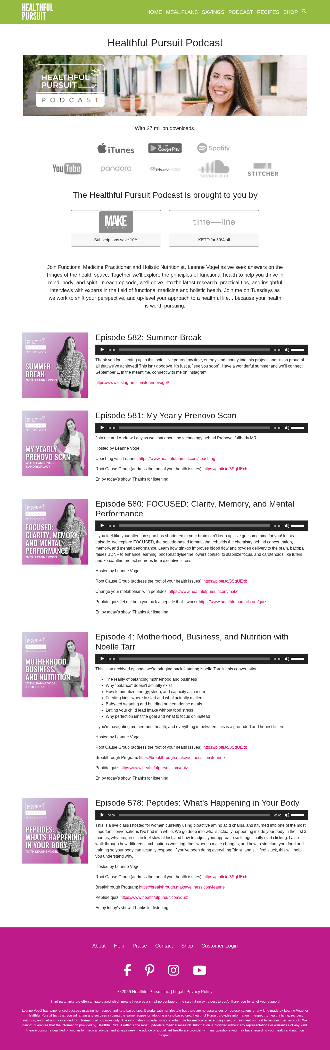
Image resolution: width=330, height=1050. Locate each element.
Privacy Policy (199, 991)
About (99, 946)
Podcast (240, 12)
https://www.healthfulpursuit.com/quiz (232, 602)
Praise (140, 946)
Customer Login (219, 946)
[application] (201, 350)
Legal (178, 991)
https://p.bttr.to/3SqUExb (225, 469)
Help (119, 946)
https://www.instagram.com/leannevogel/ (132, 382)
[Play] (102, 349)
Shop (290, 12)
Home (154, 12)
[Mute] (287, 349)
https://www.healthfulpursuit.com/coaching (177, 458)
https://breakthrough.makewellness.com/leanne (182, 757)
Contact (164, 946)
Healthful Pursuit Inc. (151, 991)
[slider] (298, 349)
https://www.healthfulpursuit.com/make (203, 591)
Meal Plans (182, 12)
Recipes (268, 12)
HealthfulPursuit (37, 12)
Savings (213, 12)
